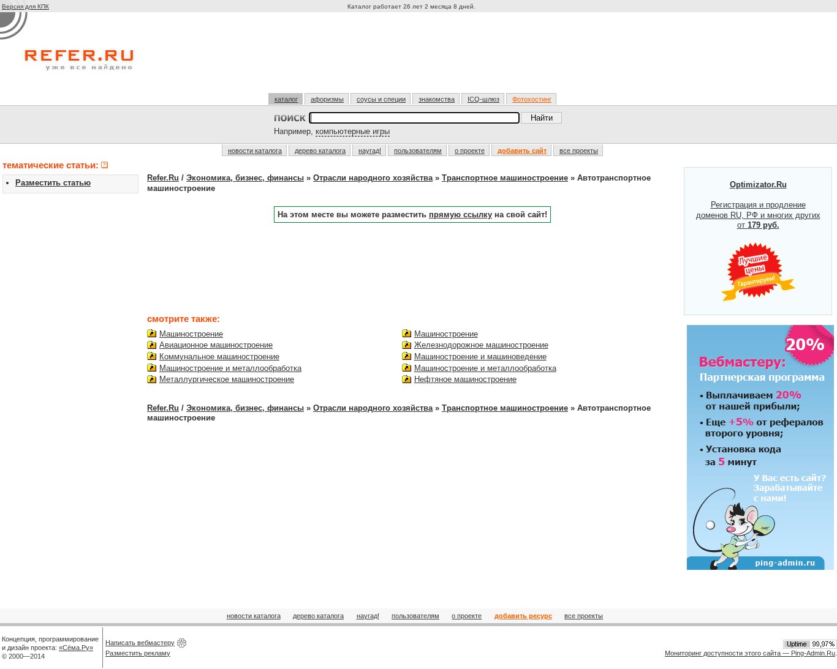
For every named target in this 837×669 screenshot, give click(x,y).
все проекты (578, 150)
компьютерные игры (353, 131)
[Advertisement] (413, 57)
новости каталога (255, 150)
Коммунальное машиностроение (219, 356)
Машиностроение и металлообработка (230, 368)
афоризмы (327, 99)
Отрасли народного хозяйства (373, 177)
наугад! (369, 150)
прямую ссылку (460, 214)
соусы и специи (381, 99)
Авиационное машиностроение (216, 344)
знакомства (436, 99)
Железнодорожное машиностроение (481, 344)
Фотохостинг (531, 99)
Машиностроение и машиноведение (480, 356)
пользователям (418, 150)
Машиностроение (191, 333)
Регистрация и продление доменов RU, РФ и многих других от (758, 205)
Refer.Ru (163, 177)
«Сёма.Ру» (76, 647)
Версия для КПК (25, 6)
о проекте (470, 150)
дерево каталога (320, 150)
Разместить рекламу (137, 653)
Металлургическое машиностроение (226, 379)
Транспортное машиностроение (505, 177)
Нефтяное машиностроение (465, 379)
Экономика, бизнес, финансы (245, 177)
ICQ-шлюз (483, 99)
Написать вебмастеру (140, 642)
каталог (286, 99)
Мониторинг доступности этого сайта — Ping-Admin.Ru (750, 653)
